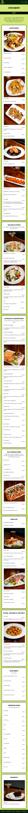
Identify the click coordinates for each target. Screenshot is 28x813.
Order (3, 811)
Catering (24, 811)
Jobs (13, 811)
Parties (18, 811)
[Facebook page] (21, 2)
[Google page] (23, 2)
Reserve (8, 811)
